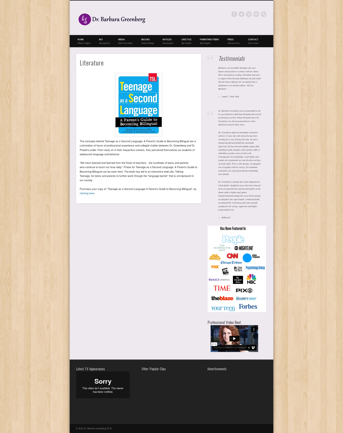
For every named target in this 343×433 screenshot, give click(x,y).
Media (125, 41)
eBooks (147, 41)
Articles (167, 41)
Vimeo (249, 14)
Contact (253, 41)
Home (84, 41)
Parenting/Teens (209, 41)
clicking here (87, 193)
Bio (104, 41)
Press (234, 41)
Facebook (234, 14)
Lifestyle (186, 41)
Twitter (241, 14)
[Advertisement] (233, 393)
